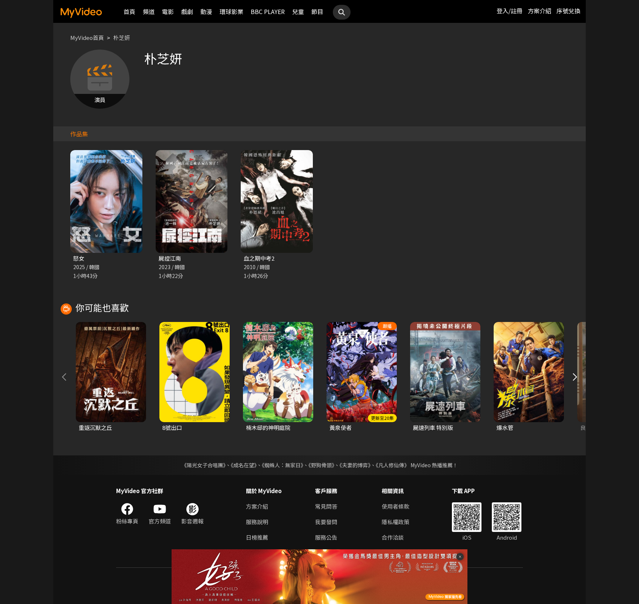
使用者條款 (395, 506)
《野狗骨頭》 (321, 465)
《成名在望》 (244, 465)
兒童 (298, 11)
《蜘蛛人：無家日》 (282, 465)
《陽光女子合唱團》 (204, 465)
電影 (168, 11)
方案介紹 (539, 10)
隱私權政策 (395, 522)
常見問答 (326, 506)
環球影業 (231, 11)
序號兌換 (568, 10)
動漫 (206, 11)
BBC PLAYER (268, 11)
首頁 (129, 11)
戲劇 (187, 11)
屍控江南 (170, 258)
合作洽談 (393, 537)
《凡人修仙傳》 (392, 465)
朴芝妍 (121, 37)
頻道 (149, 11)
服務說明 (257, 522)
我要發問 (326, 522)
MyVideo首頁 (87, 37)
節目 (317, 11)
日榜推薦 (257, 537)
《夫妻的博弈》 (355, 465)
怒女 (78, 258)
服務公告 (326, 537)
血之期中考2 (259, 258)
